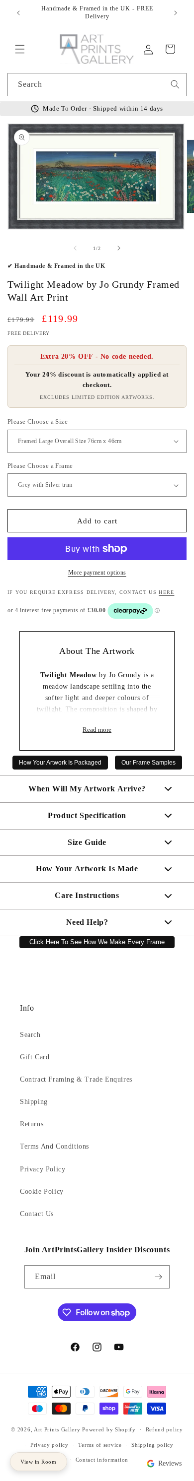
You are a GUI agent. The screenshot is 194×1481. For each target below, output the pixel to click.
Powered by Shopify (109, 1429)
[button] (20, 49)
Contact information (102, 1460)
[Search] (175, 84)
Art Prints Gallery (57, 1429)
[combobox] (97, 84)
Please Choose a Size (37, 421)
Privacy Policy (42, 1169)
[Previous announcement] (18, 13)
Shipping (34, 1101)
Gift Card (34, 1057)
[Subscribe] (158, 1276)
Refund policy (164, 1429)
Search (30, 1034)
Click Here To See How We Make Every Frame (97, 942)
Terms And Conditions (54, 1146)
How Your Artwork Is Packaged (60, 762)
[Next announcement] (176, 13)
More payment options (97, 572)
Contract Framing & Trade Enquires (76, 1079)
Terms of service (99, 1445)
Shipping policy (152, 1445)
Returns (31, 1124)
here (166, 592)
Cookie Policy (42, 1191)
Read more (97, 729)
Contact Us (37, 1214)
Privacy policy (49, 1445)
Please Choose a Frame (40, 465)
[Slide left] (75, 248)
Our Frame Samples (148, 762)
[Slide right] (119, 248)
